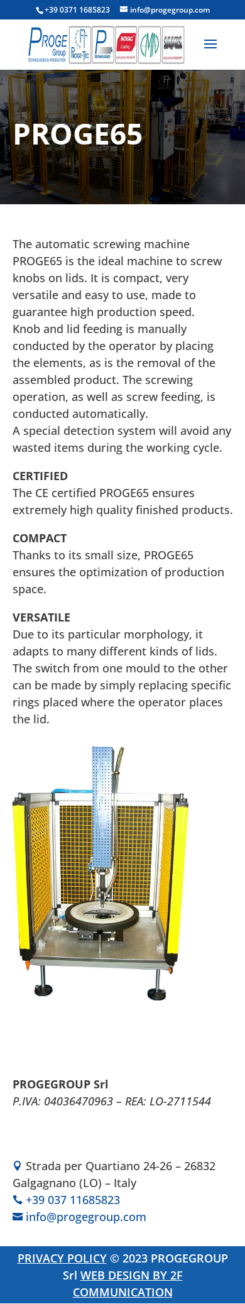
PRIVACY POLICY (62, 1258)
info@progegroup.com (86, 1216)
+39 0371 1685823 (77, 9)
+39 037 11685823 (73, 1199)
